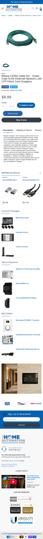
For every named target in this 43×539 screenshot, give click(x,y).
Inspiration (30, 482)
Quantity (4, 103)
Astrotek (5, 177)
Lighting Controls (22, 232)
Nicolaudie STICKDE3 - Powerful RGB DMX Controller (27, 320)
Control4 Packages (11, 211)
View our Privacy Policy (9, 464)
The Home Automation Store (17, 534)
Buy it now (21, 120)
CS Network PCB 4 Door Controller (28, 335)
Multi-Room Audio (22, 218)
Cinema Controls (22, 247)
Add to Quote (13, 113)
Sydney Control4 (14, 461)
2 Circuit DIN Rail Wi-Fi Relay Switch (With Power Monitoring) (27, 298)
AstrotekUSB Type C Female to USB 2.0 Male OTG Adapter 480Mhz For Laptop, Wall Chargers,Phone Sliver (10, 180)
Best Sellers (7, 313)
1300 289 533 (14, 450)
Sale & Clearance (10, 262)
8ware (3, 73)
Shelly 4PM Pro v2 (22, 283)
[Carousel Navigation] (40, 173)
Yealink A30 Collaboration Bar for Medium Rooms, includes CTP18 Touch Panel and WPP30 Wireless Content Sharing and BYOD (28, 349)
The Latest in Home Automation (21, 2)
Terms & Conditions (8, 466)
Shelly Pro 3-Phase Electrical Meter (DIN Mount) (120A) (28, 269)
